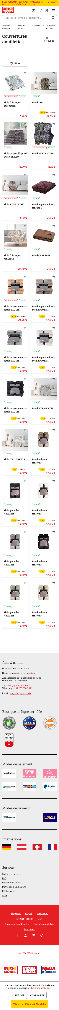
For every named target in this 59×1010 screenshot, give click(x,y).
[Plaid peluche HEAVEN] (44, 439)
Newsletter (42, 913)
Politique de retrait (11, 882)
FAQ (4, 878)
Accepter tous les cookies (29, 1004)
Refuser (19, 995)
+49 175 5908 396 (23, 688)
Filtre (18, 63)
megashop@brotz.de (20, 693)
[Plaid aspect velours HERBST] (44, 184)
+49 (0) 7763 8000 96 (19, 685)
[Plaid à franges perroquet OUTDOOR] (15, 82)
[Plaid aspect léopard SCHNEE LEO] (15, 133)
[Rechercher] (53, 18)
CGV (40, 918)
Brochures (29, 929)
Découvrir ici (52, 3)
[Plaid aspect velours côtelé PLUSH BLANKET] (15, 286)
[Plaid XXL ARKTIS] (44, 388)
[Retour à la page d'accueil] (8, 10)
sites (32, 673)
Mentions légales (24, 918)
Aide (4, 895)
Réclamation (8, 891)
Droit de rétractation (44, 924)
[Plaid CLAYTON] (44, 235)
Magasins (16, 913)
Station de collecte (11, 874)
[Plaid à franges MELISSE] (15, 235)
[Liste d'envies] (40, 10)
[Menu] (53, 10)
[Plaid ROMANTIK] (15, 184)
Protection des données (17, 924)
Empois (28, 913)
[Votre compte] (33, 10)
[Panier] (46, 10)
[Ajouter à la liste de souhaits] (25, 73)
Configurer (37, 995)
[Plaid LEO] (44, 82)
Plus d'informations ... (40, 988)
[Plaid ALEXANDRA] (44, 133)
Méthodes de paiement (14, 887)
